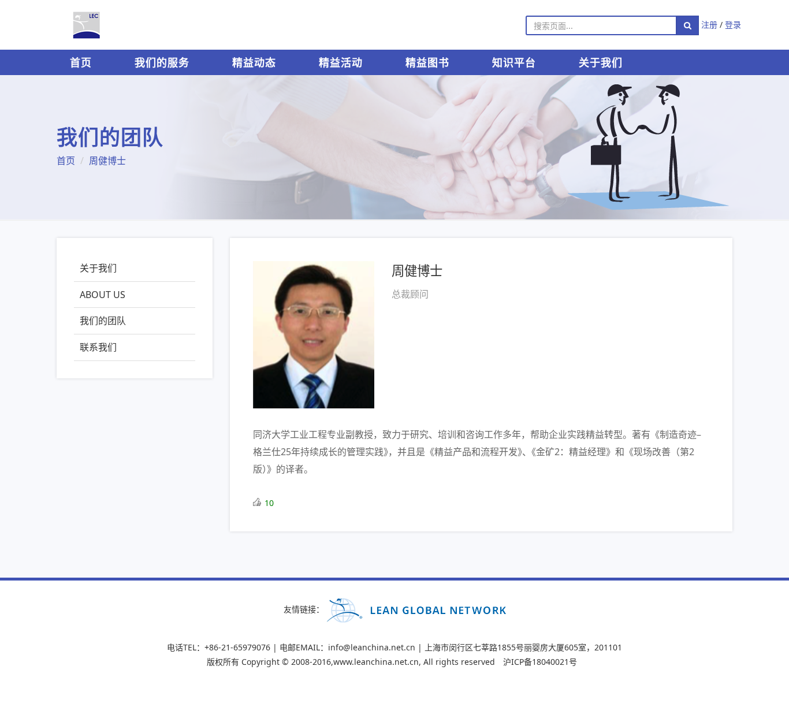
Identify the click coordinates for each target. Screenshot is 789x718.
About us (102, 294)
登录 (733, 24)
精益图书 (427, 62)
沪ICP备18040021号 (540, 661)
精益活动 (341, 62)
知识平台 (514, 62)
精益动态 (254, 62)
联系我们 (98, 347)
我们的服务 (162, 62)
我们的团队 (103, 320)
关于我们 (601, 62)
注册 (709, 24)
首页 (81, 62)
